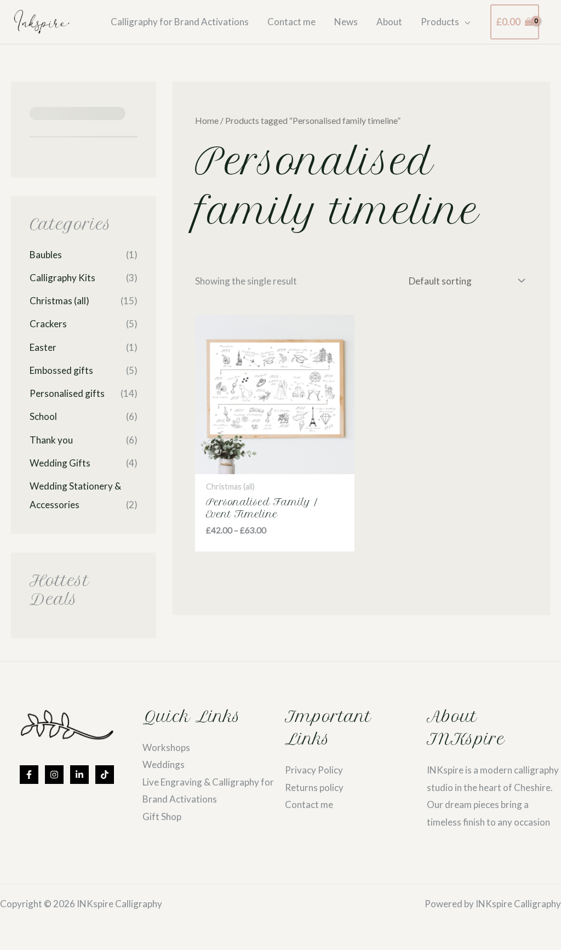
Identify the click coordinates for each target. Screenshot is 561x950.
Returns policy (314, 787)
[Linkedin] (79, 774)
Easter (43, 347)
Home (207, 121)
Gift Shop (161, 816)
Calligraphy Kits (62, 277)
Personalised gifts (67, 393)
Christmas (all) (59, 300)
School (43, 416)
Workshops (166, 747)
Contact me (309, 804)
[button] (464, 22)
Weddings (163, 764)
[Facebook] (29, 774)
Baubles (46, 254)
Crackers (48, 323)
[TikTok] (104, 774)
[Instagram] (54, 774)
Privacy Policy (314, 770)
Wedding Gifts (60, 463)
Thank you (51, 440)
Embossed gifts (61, 370)
